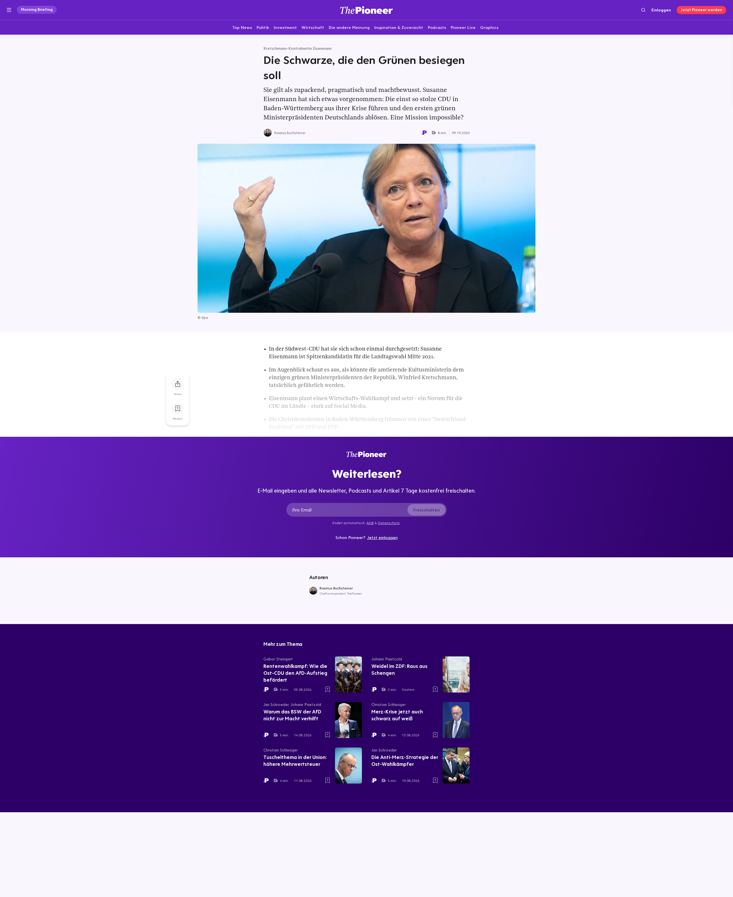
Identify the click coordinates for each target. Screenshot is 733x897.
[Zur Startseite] (366, 10)
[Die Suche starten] (643, 9)
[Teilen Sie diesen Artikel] (178, 384)
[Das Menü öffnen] (9, 10)
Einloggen (661, 10)
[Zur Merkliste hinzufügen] (178, 409)
